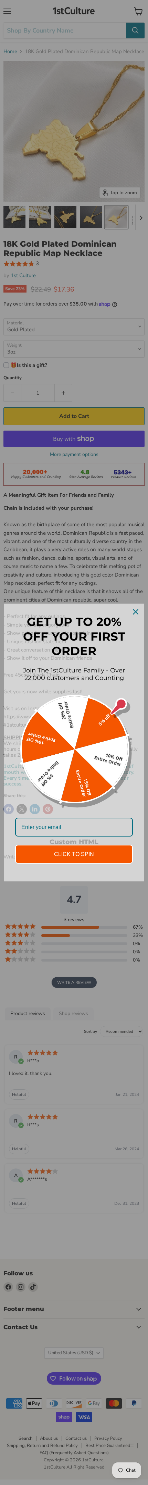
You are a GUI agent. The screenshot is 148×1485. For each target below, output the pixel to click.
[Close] (135, 612)
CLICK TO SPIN (74, 854)
